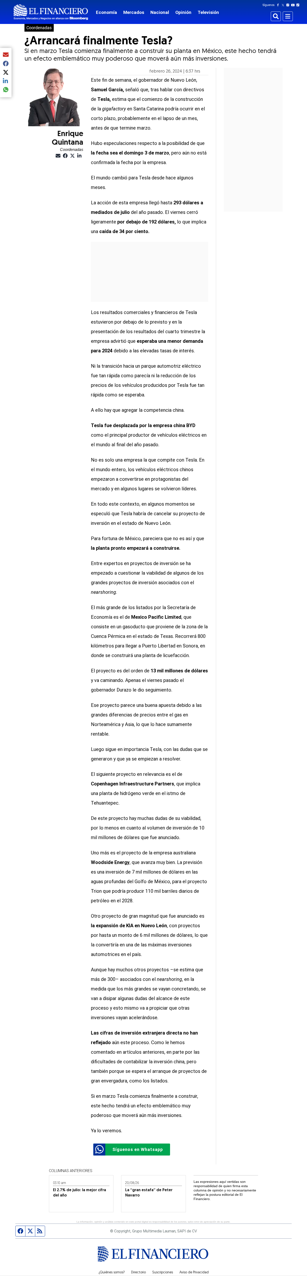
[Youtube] (294, 5)
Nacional (159, 12)
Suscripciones (162, 1272)
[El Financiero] (51, 12)
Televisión (208, 12)
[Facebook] (279, 5)
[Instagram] (288, 5)
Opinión (183, 12)
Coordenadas (39, 27)
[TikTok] (298, 5)
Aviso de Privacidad (194, 1272)
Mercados (133, 12)
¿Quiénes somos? (112, 1272)
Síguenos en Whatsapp (137, 1149)
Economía (106, 12)
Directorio (138, 1272)
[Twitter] (283, 5)
